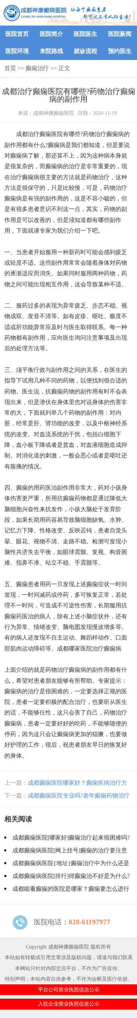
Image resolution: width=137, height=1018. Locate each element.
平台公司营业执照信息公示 (68, 989)
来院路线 (51, 51)
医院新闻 (120, 33)
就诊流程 (85, 51)
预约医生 (120, 51)
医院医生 (85, 33)
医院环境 (17, 51)
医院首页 (17, 33)
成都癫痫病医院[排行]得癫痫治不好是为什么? (71, 875)
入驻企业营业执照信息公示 (68, 1004)
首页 (10, 68)
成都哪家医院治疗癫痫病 (89, 648)
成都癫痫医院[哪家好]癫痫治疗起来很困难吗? (71, 837)
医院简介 (51, 33)
